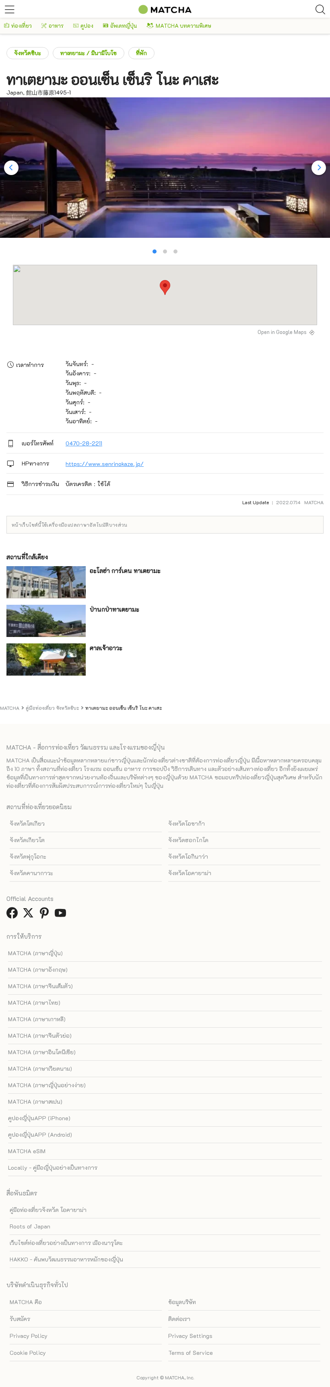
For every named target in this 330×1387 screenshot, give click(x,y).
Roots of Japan (30, 1226)
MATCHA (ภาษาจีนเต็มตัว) (40, 986)
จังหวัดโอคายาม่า (189, 873)
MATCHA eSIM (26, 1151)
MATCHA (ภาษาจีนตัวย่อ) (40, 1035)
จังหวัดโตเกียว (27, 823)
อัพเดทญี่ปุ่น (123, 25)
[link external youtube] (62, 915)
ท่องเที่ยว (21, 25)
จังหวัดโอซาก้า (186, 823)
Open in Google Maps (282, 332)
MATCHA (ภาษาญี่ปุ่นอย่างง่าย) (47, 1085)
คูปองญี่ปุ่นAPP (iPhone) (39, 1118)
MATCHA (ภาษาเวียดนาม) (40, 1068)
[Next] (318, 168)
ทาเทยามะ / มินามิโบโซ (88, 53)
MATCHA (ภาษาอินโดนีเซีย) (42, 1052)
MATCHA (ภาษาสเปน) (35, 1101)
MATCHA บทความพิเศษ (183, 25)
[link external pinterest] (46, 915)
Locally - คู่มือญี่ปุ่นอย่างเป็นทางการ (52, 1167)
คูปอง (86, 25)
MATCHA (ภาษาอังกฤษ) (38, 969)
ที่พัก (141, 53)
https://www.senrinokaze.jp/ (105, 464)
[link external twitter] (30, 915)
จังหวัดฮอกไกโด (188, 840)
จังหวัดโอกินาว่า (188, 856)
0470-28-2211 (84, 443)
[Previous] (11, 168)
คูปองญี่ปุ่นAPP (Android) (40, 1134)
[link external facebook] (13, 915)
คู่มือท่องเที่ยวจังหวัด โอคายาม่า (48, 1210)
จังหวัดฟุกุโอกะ (28, 856)
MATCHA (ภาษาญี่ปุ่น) (35, 953)
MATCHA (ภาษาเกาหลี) (37, 1019)
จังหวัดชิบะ (27, 53)
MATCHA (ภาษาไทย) (34, 1002)
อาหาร (56, 25)
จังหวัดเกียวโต (27, 840)
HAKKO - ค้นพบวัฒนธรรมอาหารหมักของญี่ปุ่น (66, 1259)
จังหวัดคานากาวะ (31, 873)
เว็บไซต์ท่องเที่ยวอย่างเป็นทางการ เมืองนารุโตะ (66, 1243)
